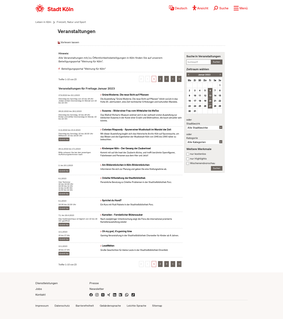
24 (195, 106)
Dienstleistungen (46, 283)
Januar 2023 (204, 74)
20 (210, 100)
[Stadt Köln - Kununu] (120, 294)
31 (195, 111)
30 (189, 111)
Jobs (38, 289)
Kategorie (192, 136)
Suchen (216, 62)
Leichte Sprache (136, 305)
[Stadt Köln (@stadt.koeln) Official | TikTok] (133, 294)
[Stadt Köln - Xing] (108, 294)
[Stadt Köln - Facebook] (91, 294)
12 (205, 95)
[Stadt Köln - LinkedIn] (114, 294)
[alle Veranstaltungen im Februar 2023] (220, 75)
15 (220, 95)
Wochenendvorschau (202, 163)
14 (215, 95)
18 (200, 100)
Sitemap (157, 305)
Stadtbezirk (193, 121)
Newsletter (96, 289)
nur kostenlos (198, 154)
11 (200, 95)
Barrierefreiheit (85, 305)
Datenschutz (62, 305)
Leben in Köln (43, 22)
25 (200, 106)
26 (205, 106)
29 (220, 106)
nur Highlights (198, 158)
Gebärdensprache (110, 305)
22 (220, 100)
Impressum (42, 305)
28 (215, 106)
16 (189, 100)
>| (179, 79)
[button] (241, 8)
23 (189, 106)
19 (205, 100)
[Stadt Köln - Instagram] (97, 294)
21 (215, 100)
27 (210, 106)
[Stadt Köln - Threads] (102, 294)
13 (210, 95)
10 (195, 95)
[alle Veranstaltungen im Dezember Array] (189, 75)
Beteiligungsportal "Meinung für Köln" (83, 69)
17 (195, 100)
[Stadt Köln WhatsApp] (127, 294)
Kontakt (40, 294)
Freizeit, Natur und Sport (71, 22)
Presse (94, 283)
